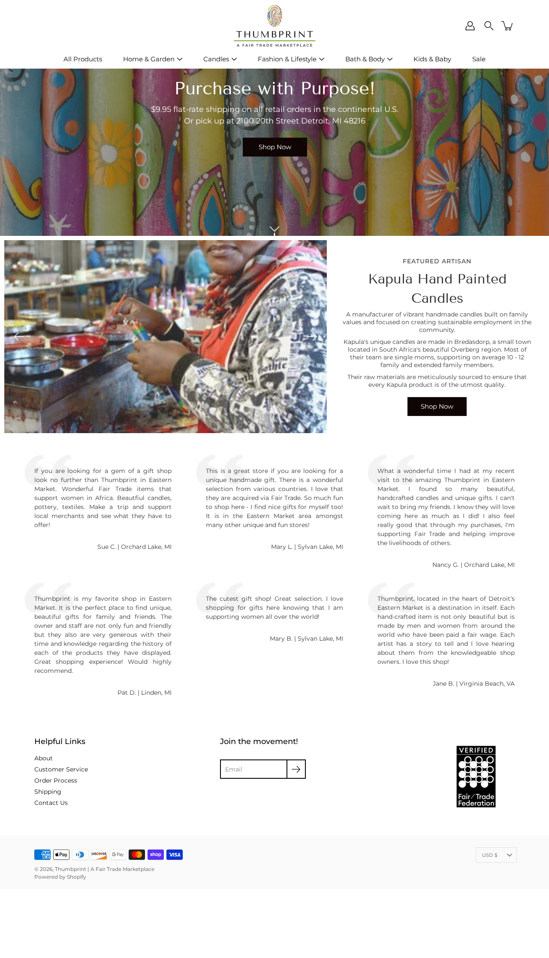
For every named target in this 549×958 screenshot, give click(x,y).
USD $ (490, 855)
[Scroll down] (274, 229)
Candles (216, 59)
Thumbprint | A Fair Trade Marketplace (104, 869)
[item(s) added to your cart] (508, 26)
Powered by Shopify (60, 877)
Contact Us (51, 803)
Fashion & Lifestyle (287, 59)
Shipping (47, 791)
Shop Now (274, 147)
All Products (82, 59)
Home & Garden (149, 59)
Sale (479, 59)
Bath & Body (365, 59)
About (43, 758)
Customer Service (61, 769)
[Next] (311, 336)
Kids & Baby (432, 59)
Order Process (55, 780)
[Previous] (19, 336)
